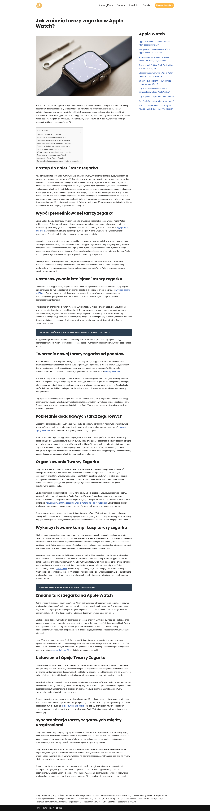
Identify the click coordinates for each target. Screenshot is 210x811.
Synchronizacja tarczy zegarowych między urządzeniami (58, 161)
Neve (38, 808)
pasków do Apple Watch (61, 650)
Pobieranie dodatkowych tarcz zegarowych (53, 146)
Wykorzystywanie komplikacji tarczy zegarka (54, 152)
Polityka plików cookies (46, 799)
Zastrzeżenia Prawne (127, 802)
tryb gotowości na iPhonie (73, 706)
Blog (38, 795)
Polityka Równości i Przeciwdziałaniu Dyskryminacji (140, 799)
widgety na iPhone (112, 371)
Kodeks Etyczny (49, 795)
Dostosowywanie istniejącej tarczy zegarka (53, 140)
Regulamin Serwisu (92, 802)
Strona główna (105, 5)
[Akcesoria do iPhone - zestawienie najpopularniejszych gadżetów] (39, 5)
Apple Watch (61, 569)
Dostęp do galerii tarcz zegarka (49, 134)
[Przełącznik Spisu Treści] (77, 131)
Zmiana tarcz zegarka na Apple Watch (51, 155)
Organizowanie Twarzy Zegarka (49, 149)
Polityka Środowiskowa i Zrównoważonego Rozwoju (58, 802)
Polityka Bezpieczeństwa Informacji (116, 795)
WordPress (57, 808)
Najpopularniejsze (164, 5)
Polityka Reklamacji (106, 799)
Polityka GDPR (160, 795)
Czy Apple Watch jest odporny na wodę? (156, 97)
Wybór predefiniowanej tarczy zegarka (51, 137)
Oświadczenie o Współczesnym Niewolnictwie (78, 795)
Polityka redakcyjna (87, 799)
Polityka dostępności (143, 795)
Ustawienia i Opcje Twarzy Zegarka (50, 158)
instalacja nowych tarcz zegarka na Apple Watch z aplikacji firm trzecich (76, 503)
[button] (124, 5)
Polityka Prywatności (67, 799)
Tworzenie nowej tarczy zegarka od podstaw (54, 143)
